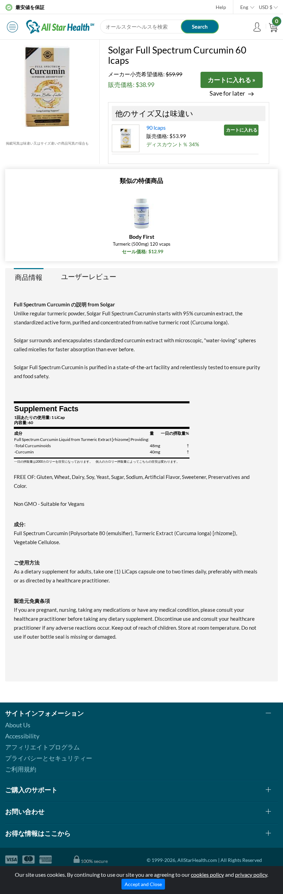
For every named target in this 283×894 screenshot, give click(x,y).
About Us (17, 725)
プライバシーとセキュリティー (48, 758)
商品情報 (28, 277)
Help (221, 7)
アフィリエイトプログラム (42, 747)
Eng (244, 7)
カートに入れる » (231, 79)
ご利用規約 (20, 769)
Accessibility (22, 736)
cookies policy (207, 874)
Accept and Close (143, 884)
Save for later (227, 93)
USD (265, 7)
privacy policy (251, 874)
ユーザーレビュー (88, 276)
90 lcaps (156, 127)
